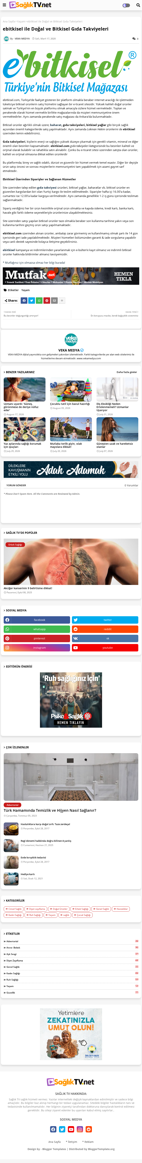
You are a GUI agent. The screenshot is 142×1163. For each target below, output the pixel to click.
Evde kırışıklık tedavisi (33, 857)
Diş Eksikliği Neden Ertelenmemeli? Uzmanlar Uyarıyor (113, 407)
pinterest (39, 638)
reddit (107, 629)
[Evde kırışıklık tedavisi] (11, 862)
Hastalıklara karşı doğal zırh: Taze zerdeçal (45, 824)
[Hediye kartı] (11, 878)
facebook (39, 620)
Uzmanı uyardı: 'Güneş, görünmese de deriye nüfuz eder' (21, 407)
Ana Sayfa (9, 21)
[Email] (54, 300)
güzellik (72, 992)
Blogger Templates (54, 1149)
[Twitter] (31, 300)
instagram (39, 647)
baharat (55, 125)
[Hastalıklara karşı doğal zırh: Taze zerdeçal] (11, 828)
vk (107, 638)
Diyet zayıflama (37, 908)
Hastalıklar (122, 908)
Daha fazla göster (127, 372)
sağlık (66, 915)
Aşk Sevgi (72, 954)
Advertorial (72, 941)
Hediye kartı (28, 874)
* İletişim (71, 1142)
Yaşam (21, 21)
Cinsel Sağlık (15, 908)
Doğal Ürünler (60, 908)
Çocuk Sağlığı (84, 915)
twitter (108, 620)
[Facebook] (24, 300)
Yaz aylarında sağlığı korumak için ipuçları (22, 445)
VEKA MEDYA (69, 350)
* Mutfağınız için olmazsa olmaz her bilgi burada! (34, 262)
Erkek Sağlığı (81, 908)
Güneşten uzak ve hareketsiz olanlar (115, 445)
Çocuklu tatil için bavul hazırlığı (70, 403)
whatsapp (39, 629)
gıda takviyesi (47, 187)
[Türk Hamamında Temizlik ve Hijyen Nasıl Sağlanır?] (71, 777)
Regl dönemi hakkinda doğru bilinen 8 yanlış (46, 840)
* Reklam (88, 1142)
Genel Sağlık (102, 908)
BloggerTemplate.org (101, 1149)
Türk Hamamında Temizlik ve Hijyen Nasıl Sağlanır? (50, 810)
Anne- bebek (72, 947)
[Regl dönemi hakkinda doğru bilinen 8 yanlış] (11, 845)
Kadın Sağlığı (15, 915)
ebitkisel (9, 250)
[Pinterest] (46, 300)
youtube (108, 647)
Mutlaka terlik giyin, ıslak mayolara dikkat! (66, 445)
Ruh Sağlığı (35, 915)
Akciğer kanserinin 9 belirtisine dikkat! (28, 588)
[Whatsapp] (39, 300)
